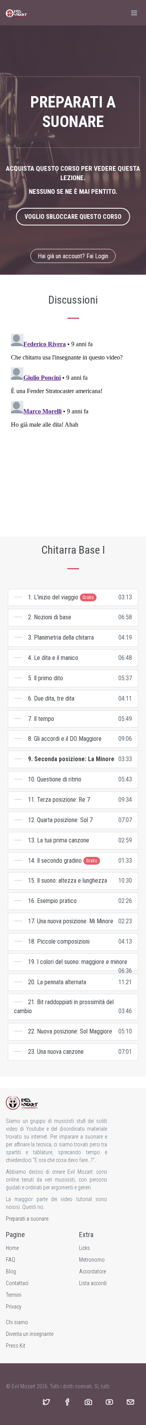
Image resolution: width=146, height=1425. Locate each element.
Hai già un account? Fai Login (73, 256)
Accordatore (92, 1271)
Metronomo (92, 1260)
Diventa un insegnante (29, 1334)
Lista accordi (93, 1283)
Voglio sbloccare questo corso (73, 216)
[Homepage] (16, 12)
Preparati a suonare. (27, 1219)
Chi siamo (17, 1322)
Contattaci (17, 1283)
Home (12, 1248)
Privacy (13, 1306)
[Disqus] (73, 428)
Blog (11, 1271)
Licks (84, 1248)
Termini (13, 1295)
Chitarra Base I (73, 550)
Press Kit (15, 1346)
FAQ (10, 1260)
